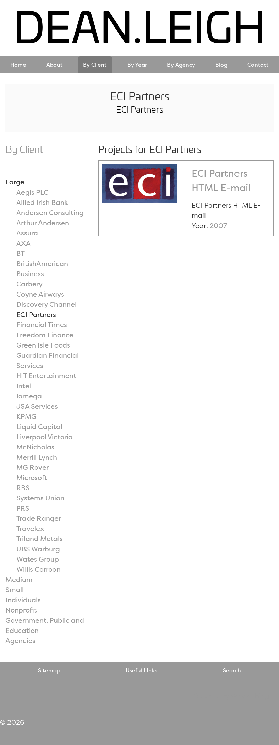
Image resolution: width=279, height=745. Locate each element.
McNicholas (35, 446)
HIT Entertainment (46, 375)
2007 (218, 225)
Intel (23, 385)
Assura (27, 232)
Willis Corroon (38, 569)
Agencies (20, 640)
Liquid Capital (39, 426)
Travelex (30, 528)
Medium (19, 579)
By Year (137, 64)
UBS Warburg (38, 548)
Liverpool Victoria (44, 436)
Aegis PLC (32, 192)
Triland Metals (39, 538)
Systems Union (40, 497)
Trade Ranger (38, 518)
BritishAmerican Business (42, 268)
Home (18, 64)
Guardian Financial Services (47, 360)
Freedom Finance (44, 334)
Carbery (29, 283)
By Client (95, 64)
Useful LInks (141, 670)
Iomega (29, 396)
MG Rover (32, 467)
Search (232, 670)
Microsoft (31, 477)
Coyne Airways (40, 294)
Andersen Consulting (50, 212)
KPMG (26, 416)
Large (14, 182)
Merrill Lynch (36, 457)
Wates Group (37, 559)
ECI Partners (36, 314)
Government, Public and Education (44, 625)
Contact (258, 64)
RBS (23, 487)
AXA (23, 243)
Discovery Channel (46, 304)
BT (20, 253)
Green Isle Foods (43, 345)
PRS (22, 508)
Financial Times (41, 324)
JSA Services (37, 406)
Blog (221, 64)
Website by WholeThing (231, 695)
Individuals (23, 599)
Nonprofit (21, 610)
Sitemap (49, 670)
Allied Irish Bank (42, 202)
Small (14, 589)
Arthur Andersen (42, 222)
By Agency (181, 64)
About (54, 64)
